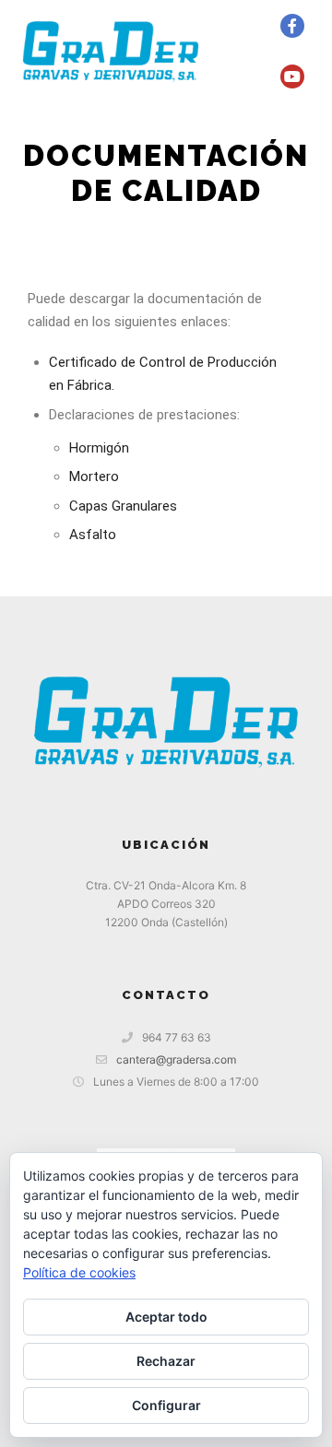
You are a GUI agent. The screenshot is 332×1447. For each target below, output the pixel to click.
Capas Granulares (123, 506)
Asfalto (92, 534)
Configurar (166, 1405)
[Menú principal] (230, 76)
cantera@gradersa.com (176, 1059)
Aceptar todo (166, 1316)
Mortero (94, 476)
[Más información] (230, 26)
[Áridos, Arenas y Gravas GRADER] (110, 50)
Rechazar (166, 1361)
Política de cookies (79, 1272)
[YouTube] (292, 76)
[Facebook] (292, 26)
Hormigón (99, 448)
